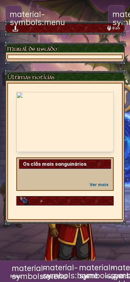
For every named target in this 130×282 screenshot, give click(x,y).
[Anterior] (25, 122)
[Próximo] (104, 122)
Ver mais (99, 184)
